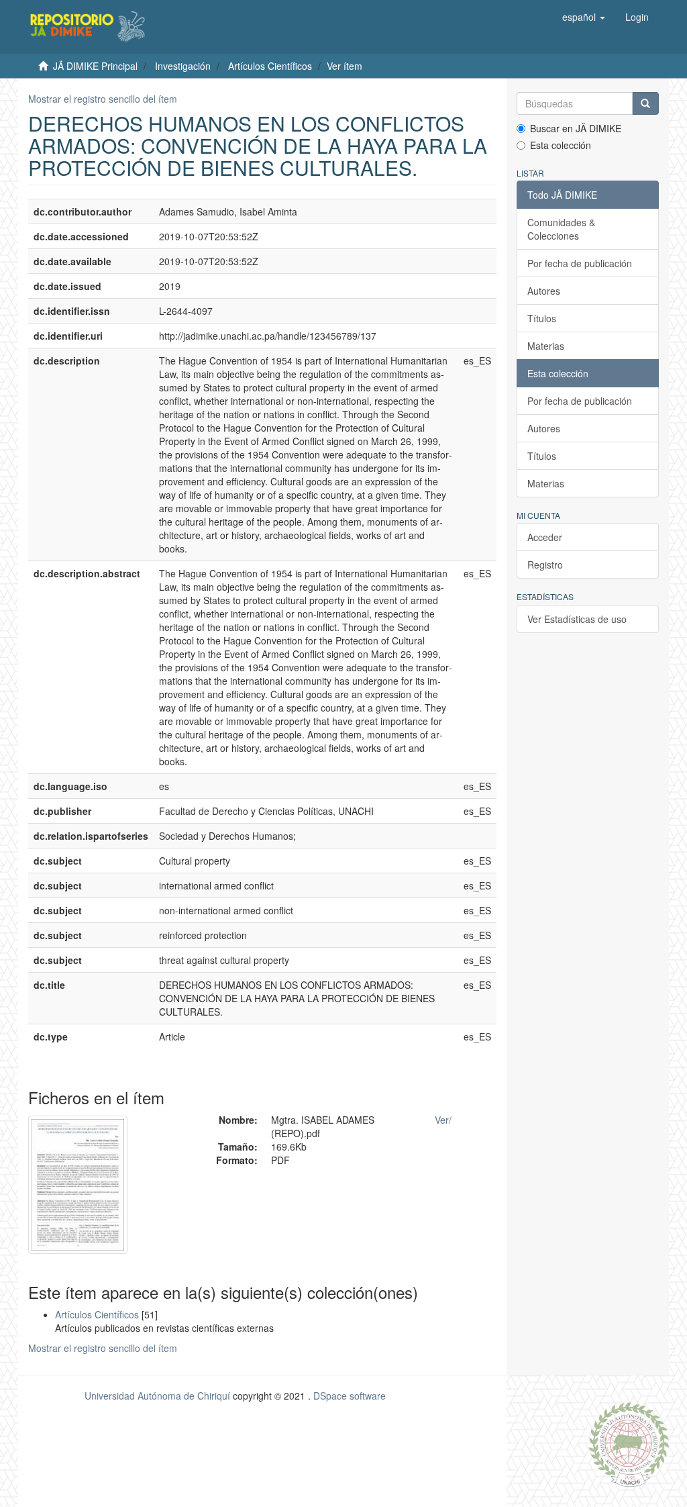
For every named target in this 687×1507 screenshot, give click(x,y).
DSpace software (349, 1395)
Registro (545, 564)
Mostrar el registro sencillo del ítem (102, 98)
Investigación (183, 65)
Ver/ (443, 1119)
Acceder (544, 537)
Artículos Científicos (270, 65)
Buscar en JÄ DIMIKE (575, 128)
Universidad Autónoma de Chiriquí (157, 1395)
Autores (543, 290)
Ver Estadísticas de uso (577, 619)
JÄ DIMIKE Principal (95, 65)
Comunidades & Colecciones (561, 228)
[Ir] (645, 103)
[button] (583, 17)
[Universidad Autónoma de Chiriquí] (628, 1443)
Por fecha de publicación (579, 263)
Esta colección (560, 145)
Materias (545, 345)
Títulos (541, 318)
